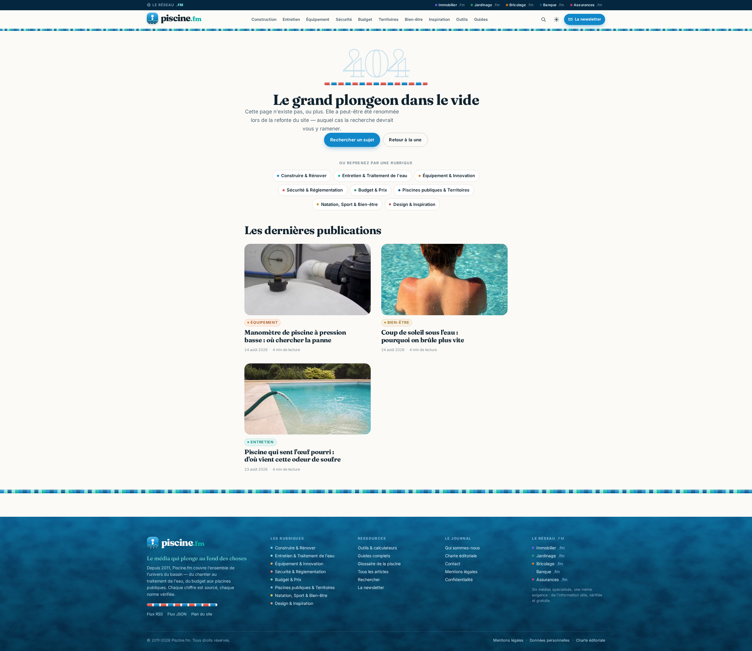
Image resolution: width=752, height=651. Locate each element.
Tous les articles (373, 571)
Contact (452, 563)
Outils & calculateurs (377, 547)
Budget (365, 19)
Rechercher (369, 579)
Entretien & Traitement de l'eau (374, 175)
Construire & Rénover (304, 175)
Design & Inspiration (414, 204)
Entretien (291, 19)
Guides (481, 19)
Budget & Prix (372, 190)
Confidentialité (459, 579)
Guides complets (374, 555)
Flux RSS (155, 614)
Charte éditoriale (461, 555)
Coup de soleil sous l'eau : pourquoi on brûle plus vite (422, 336)
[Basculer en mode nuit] (556, 19)
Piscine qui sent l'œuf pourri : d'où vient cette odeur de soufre (292, 456)
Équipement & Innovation (449, 175)
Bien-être (414, 19)
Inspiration (439, 19)
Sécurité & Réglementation (315, 190)
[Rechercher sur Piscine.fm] (543, 19)
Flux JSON (177, 614)
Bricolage (521, 5)
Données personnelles (550, 640)
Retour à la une (405, 139)
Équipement (317, 19)
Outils (462, 19)
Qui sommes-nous (462, 547)
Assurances (588, 5)
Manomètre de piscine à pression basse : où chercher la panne (295, 336)
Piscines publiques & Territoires (435, 190)
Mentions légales (461, 571)
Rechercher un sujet (352, 139)
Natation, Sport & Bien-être (349, 204)
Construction (263, 19)
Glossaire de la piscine (379, 563)
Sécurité (344, 19)
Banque (553, 5)
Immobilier (451, 5)
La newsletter (371, 587)
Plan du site (201, 614)
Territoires (389, 19)
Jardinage (487, 5)
